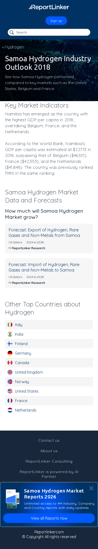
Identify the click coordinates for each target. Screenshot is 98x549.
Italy (18, 324)
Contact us (49, 440)
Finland (21, 343)
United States (27, 391)
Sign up (56, 21)
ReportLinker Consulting (49, 461)
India (19, 334)
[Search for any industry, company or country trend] (12, 32)
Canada (22, 362)
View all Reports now (49, 518)
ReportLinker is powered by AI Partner (49, 474)
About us (49, 450)
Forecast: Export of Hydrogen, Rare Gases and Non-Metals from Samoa (44, 232)
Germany (23, 353)
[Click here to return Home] (49, 7)
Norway (22, 381)
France (21, 400)
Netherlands (25, 410)
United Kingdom (29, 372)
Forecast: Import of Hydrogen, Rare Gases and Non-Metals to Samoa (44, 267)
